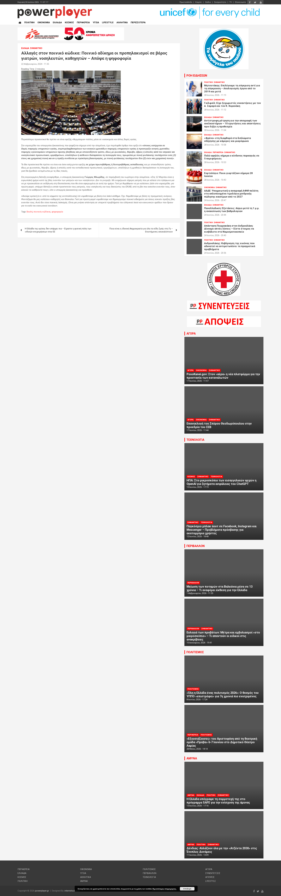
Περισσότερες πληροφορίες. (165, 889)
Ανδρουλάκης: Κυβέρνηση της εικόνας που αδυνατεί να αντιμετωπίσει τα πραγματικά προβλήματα (229, 246)
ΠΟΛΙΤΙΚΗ (29, 22)
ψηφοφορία (57, 212)
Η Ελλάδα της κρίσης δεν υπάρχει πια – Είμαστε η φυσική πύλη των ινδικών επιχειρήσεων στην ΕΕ (58, 230)
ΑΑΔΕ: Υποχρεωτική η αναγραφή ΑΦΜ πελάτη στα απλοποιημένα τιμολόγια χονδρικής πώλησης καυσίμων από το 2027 (231, 193)
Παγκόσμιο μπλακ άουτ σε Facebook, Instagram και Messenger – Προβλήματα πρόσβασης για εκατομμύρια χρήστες (222, 529)
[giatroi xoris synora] (71, 28)
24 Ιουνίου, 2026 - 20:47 (215, 200)
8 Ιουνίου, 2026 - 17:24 (197, 699)
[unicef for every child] (210, 7)
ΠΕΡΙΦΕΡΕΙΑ (83, 22)
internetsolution (72, 890)
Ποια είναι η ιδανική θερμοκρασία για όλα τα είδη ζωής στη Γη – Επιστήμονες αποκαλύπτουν (141, 230)
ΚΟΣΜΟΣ (69, 22)
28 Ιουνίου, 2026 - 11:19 (215, 95)
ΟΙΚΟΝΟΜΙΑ (43, 22)
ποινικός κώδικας (42, 212)
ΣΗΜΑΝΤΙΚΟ (36, 48)
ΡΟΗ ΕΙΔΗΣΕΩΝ (196, 75)
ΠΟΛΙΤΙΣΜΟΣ (195, 652)
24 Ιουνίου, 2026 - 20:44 (215, 215)
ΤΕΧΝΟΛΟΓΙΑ (195, 439)
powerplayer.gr (42, 890)
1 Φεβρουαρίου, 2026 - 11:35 (200, 593)
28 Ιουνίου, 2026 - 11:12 (215, 110)
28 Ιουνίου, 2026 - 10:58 (215, 145)
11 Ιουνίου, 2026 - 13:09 (198, 855)
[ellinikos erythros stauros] (223, 264)
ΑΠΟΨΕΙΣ (210, 877)
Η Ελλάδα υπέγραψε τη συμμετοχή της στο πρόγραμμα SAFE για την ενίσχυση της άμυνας (218, 800)
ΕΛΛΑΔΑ (57, 22)
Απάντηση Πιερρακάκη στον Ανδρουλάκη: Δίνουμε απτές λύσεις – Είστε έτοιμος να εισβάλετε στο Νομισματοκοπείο (229, 228)
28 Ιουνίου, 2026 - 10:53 (215, 162)
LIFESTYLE (108, 22)
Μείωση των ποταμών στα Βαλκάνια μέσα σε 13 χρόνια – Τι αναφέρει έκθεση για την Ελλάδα (219, 588)
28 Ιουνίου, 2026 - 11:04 (215, 130)
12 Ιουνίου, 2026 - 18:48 (198, 536)
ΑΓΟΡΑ (191, 333)
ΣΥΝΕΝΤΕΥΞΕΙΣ (212, 873)
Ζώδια (208, 2)
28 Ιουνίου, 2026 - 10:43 (215, 180)
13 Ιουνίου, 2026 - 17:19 (198, 487)
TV (230, 2)
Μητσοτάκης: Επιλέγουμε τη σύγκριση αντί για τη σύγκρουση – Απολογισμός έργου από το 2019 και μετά (232, 88)
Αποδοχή (187, 888)
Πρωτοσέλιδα (186, 2)
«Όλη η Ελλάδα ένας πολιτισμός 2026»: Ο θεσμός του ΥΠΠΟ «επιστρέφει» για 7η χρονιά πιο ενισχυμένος (223, 694)
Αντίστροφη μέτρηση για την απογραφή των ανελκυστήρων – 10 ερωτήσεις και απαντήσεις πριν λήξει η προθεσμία (232, 123)
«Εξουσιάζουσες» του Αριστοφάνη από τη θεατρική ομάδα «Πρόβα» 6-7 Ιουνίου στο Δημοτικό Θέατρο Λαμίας (222, 742)
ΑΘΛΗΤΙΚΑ (122, 22)
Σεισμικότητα (220, 2)
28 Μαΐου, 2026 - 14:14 (197, 749)
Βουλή (30, 212)
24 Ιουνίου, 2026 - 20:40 (215, 235)
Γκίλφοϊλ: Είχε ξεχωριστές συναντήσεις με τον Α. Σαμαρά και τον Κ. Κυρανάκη (232, 104)
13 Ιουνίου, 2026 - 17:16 (198, 806)
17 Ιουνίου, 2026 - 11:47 (198, 381)
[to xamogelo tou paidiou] (224, 29)
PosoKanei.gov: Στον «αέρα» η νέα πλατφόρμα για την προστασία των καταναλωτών (223, 375)
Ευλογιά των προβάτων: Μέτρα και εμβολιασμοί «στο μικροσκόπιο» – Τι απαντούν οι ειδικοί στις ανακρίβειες (223, 636)
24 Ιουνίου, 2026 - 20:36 (215, 253)
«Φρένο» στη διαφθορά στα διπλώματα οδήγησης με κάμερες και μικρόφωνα (227, 139)
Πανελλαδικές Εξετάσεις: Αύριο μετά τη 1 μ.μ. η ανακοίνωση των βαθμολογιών (231, 210)
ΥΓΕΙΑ (96, 22)
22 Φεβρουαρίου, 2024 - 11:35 (35, 64)
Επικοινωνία (240, 2)
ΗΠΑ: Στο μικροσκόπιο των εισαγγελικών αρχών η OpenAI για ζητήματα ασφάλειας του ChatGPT (221, 482)
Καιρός (198, 2)
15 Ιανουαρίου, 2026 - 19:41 (199, 643)
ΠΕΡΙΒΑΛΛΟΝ (195, 546)
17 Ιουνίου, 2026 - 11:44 (198, 430)
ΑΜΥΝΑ (191, 758)
